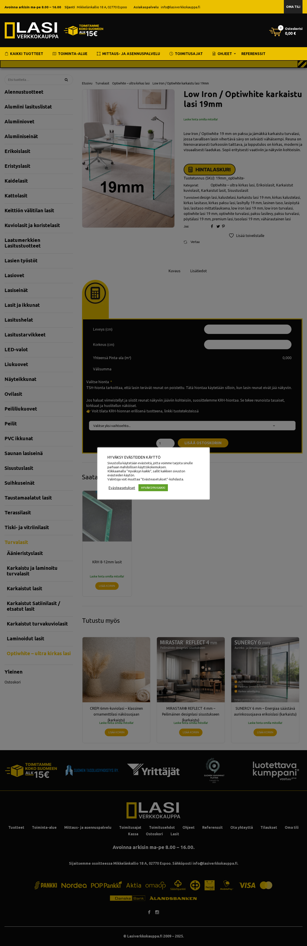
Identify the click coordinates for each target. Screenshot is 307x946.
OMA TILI (293, 7)
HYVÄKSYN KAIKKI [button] (153, 487)
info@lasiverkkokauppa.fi (180, 7)
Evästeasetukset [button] (122, 488)
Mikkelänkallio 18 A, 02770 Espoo (102, 7)
